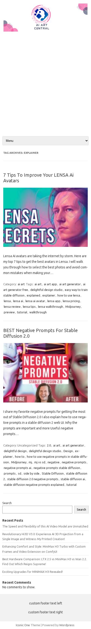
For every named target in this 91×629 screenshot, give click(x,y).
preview (9, 312)
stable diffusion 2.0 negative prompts (32, 479)
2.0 (49, 445)
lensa (7, 301)
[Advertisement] (45, 80)
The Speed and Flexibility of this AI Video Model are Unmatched (45, 526)
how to (19, 456)
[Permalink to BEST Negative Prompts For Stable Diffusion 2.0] (45, 401)
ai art (21, 284)
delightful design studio (46, 289)
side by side (31, 473)
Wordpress (66, 625)
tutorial (22, 312)
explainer (48, 295)
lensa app (53, 301)
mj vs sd (39, 462)
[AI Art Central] (46, 30)
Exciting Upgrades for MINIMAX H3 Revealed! (32, 571)
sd (19, 473)
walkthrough (38, 312)
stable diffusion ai (73, 479)
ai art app (50, 284)
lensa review (12, 306)
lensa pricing (71, 301)
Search (7, 503)
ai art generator (70, 284)
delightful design (15, 451)
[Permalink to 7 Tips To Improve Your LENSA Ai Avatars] (45, 246)
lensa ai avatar (35, 301)
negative (54, 462)
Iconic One (23, 625)
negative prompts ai (17, 467)
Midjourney (72, 306)
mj (30, 462)
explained (33, 295)
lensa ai (18, 301)
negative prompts (74, 462)
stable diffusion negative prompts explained (34, 484)
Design (68, 451)
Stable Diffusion (53, 473)
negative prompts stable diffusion (57, 467)
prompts (10, 473)
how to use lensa (68, 295)
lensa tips (29, 306)
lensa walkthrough (50, 306)
